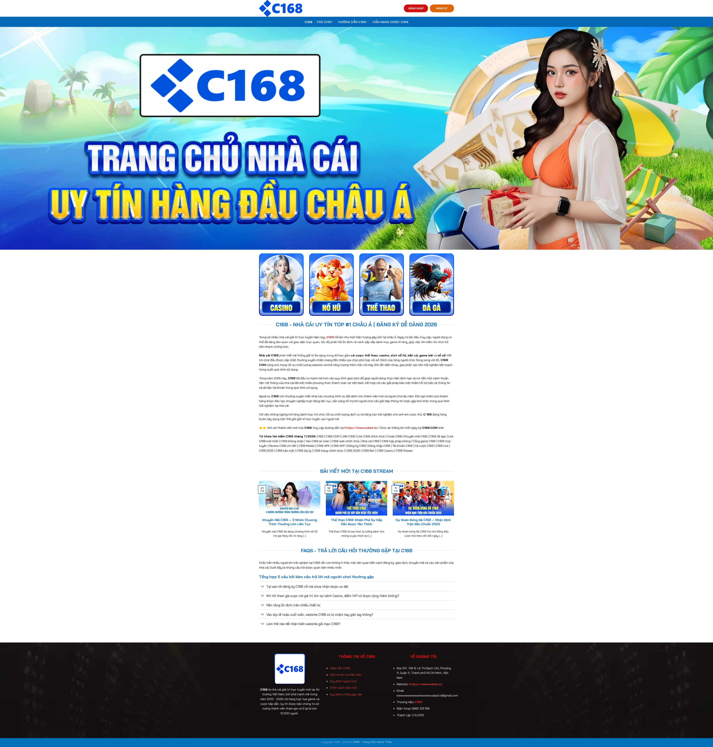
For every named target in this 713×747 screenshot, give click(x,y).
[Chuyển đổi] (262, 587)
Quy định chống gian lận (346, 694)
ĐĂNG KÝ (441, 8)
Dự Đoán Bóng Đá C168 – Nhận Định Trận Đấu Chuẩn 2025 (423, 522)
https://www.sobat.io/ (426, 684)
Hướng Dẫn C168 (352, 22)
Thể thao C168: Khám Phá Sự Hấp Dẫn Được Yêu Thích (356, 522)
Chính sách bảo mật (343, 687)
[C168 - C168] (297, 8)
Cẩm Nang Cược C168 (390, 22)
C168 (308, 22)
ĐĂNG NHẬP (416, 8)
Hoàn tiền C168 (340, 668)
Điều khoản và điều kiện (345, 674)
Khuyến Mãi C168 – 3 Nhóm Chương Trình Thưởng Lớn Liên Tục (289, 522)
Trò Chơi (324, 22)
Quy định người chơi (343, 681)
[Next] (455, 514)
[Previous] (258, 514)
